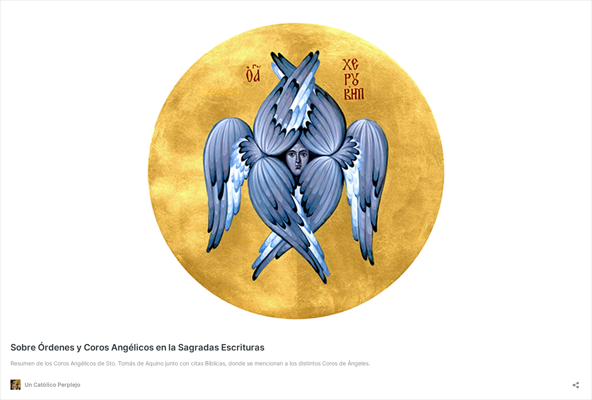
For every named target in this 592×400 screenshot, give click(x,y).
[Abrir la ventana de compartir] (576, 382)
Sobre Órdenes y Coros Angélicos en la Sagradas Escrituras (137, 347)
